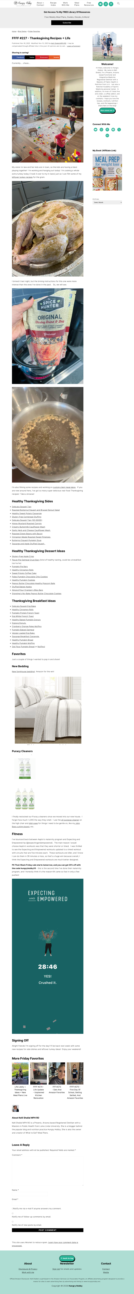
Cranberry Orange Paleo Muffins (26, 626)
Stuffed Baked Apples (22, 587)
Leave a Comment (73, 46)
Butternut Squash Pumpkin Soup (26, 540)
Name (15, 1190)
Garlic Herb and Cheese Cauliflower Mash (31, 530)
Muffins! (41, 647)
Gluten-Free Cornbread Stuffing (26, 517)
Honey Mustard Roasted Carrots (27, 523)
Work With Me (65, 4)
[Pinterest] (111, 4)
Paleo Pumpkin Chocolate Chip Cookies (30, 577)
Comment (17, 1155)
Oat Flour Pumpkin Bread (23, 647)
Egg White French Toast (23, 616)
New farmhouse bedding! (23, 671)
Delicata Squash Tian (21, 507)
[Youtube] (100, 4)
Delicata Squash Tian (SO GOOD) (27, 520)
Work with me (28, 1272)
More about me (106, 110)
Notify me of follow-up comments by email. (31, 1217)
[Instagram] (105, 4)
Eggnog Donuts (19, 623)
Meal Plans (76, 4)
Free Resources (89, 4)
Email (15, 1199)
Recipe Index (53, 4)
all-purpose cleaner (70, 820)
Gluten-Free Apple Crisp (23, 556)
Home (14, 31)
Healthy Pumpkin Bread (22, 640)
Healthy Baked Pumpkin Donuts (26, 620)
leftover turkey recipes (22, 177)
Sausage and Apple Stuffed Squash (28, 544)
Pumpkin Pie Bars (20, 566)
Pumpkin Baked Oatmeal (23, 630)
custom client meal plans (64, 487)
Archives (96, 199)
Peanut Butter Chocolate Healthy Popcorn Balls (33, 583)
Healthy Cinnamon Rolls (22, 570)
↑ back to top (67, 1258)
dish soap (33, 823)
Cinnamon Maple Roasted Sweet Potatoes (31, 537)
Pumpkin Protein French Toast (25, 613)
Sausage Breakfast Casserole (26, 636)
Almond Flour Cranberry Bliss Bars (27, 590)
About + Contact (40, 4)
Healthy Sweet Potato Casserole (27, 513)
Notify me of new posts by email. (27, 1225)
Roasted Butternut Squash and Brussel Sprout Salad (36, 510)
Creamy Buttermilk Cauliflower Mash (28, 527)
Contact (106, 1269)
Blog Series (22, 31)
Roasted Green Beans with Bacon (27, 534)
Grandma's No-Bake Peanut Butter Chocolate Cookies (36, 593)
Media (106, 1272)
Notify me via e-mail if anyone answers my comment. (37, 1208)
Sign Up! (56, 1269)
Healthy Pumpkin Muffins (23, 643)
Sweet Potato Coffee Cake (24, 573)
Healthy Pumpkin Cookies (23, 580)
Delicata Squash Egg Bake (24, 606)
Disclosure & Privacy (28, 1269)
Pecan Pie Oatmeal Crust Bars (25, 560)
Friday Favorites (34, 31)
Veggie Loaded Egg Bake (23, 633)
